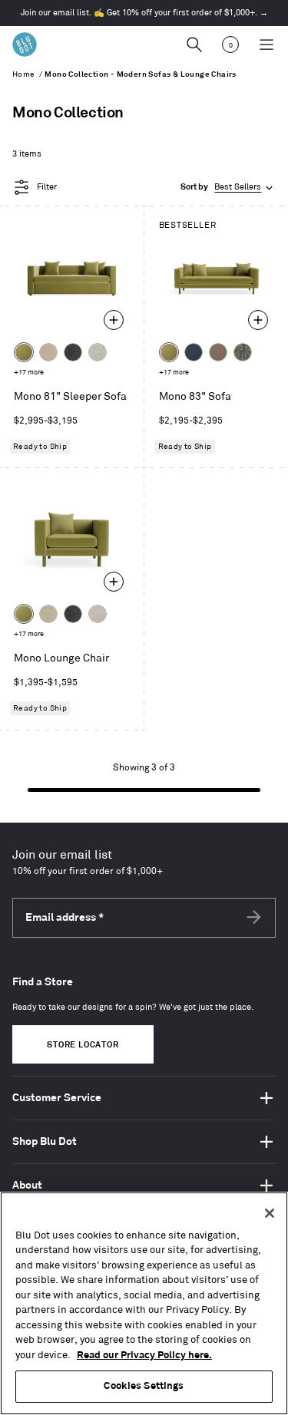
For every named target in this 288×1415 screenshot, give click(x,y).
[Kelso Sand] (98, 352)
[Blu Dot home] (24, 44)
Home (23, 74)
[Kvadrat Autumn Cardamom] (218, 352)
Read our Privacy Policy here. (144, 1355)
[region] (144, 1303)
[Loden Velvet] (24, 352)
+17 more (29, 372)
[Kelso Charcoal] (73, 352)
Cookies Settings (144, 1385)
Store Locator (82, 1045)
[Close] (269, 1213)
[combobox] (228, 187)
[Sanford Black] (243, 352)
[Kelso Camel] (48, 352)
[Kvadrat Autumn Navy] (194, 352)
